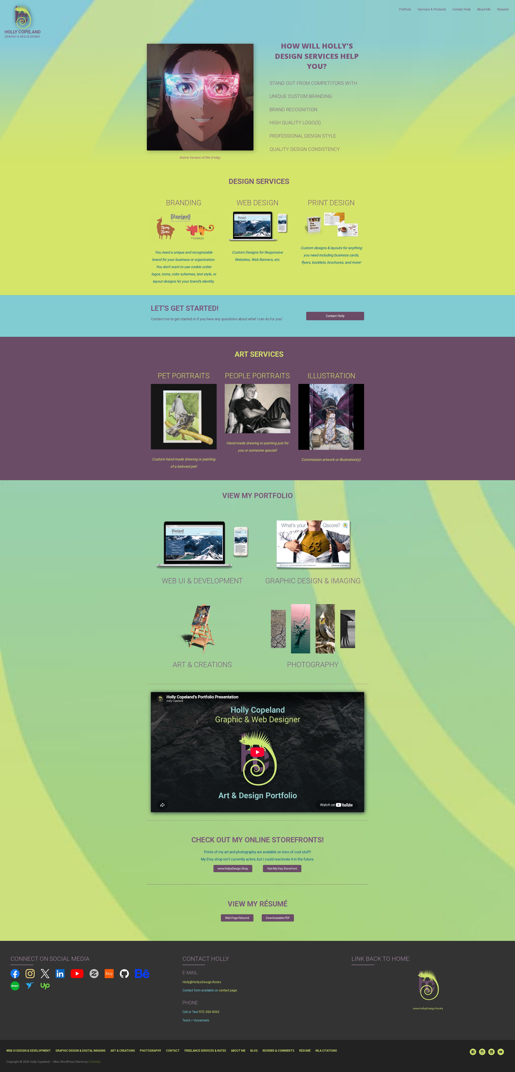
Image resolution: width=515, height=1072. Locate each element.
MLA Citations (326, 1050)
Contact (173, 1050)
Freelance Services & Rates (205, 1050)
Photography (150, 1050)
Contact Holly (461, 9)
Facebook (473, 1052)
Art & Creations (122, 1050)
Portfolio (405, 9)
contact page (228, 990)
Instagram (482, 1052)
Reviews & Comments (278, 1050)
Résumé (503, 9)
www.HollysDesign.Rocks (428, 1008)
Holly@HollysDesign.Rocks (201, 982)
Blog (254, 1050)
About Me (484, 9)
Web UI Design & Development (28, 1050)
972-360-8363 (209, 1012)
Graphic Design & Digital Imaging (81, 1050)
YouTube (500, 1052)
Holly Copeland (23, 31)
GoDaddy (94, 1062)
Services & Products (432, 9)
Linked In (491, 1052)
